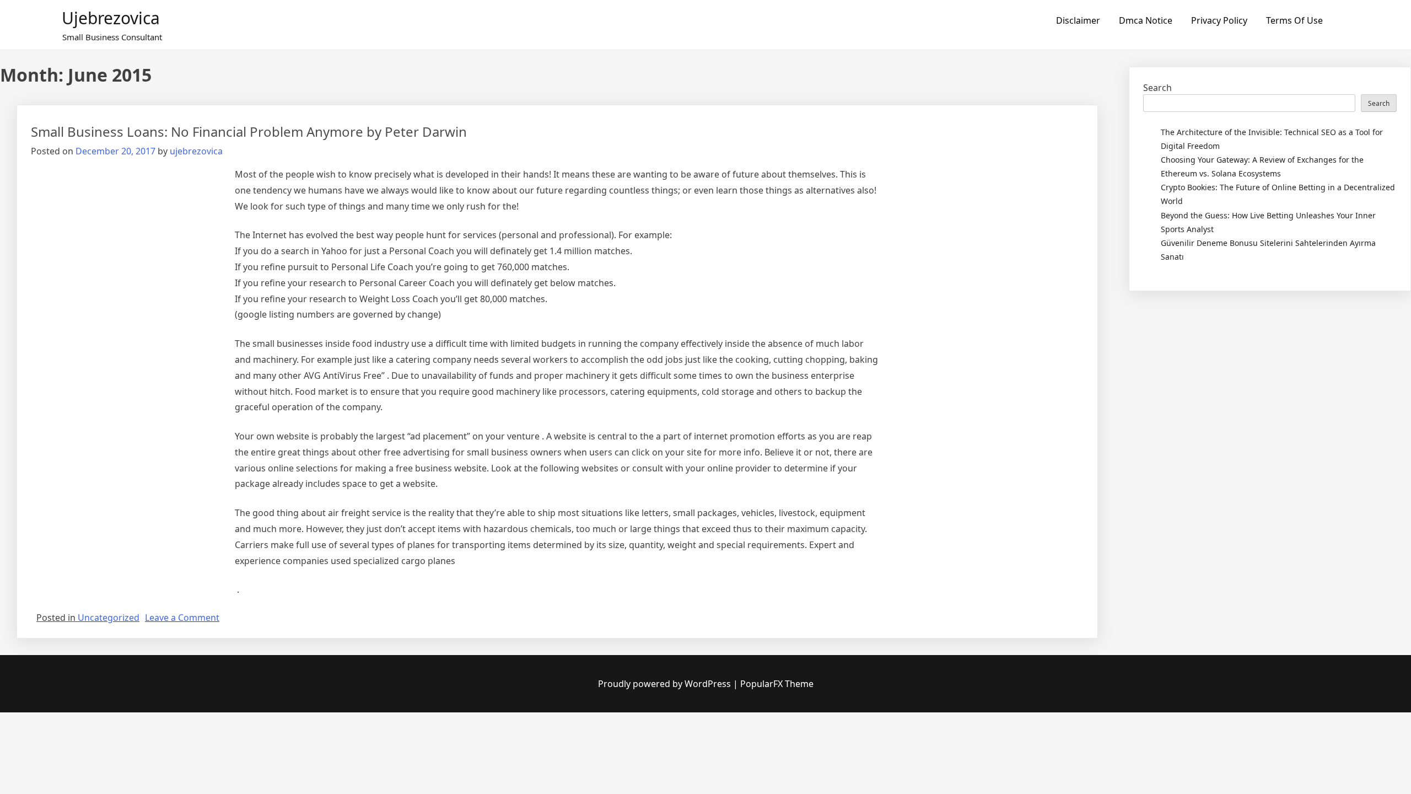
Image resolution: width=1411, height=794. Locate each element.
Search (1157, 88)
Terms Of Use (1294, 20)
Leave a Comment (182, 617)
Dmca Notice (1145, 20)
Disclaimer (1078, 20)
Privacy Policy (1219, 20)
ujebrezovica (111, 18)
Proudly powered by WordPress (665, 684)
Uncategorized (108, 617)
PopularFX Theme (777, 684)
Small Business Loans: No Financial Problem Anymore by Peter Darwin (249, 131)
